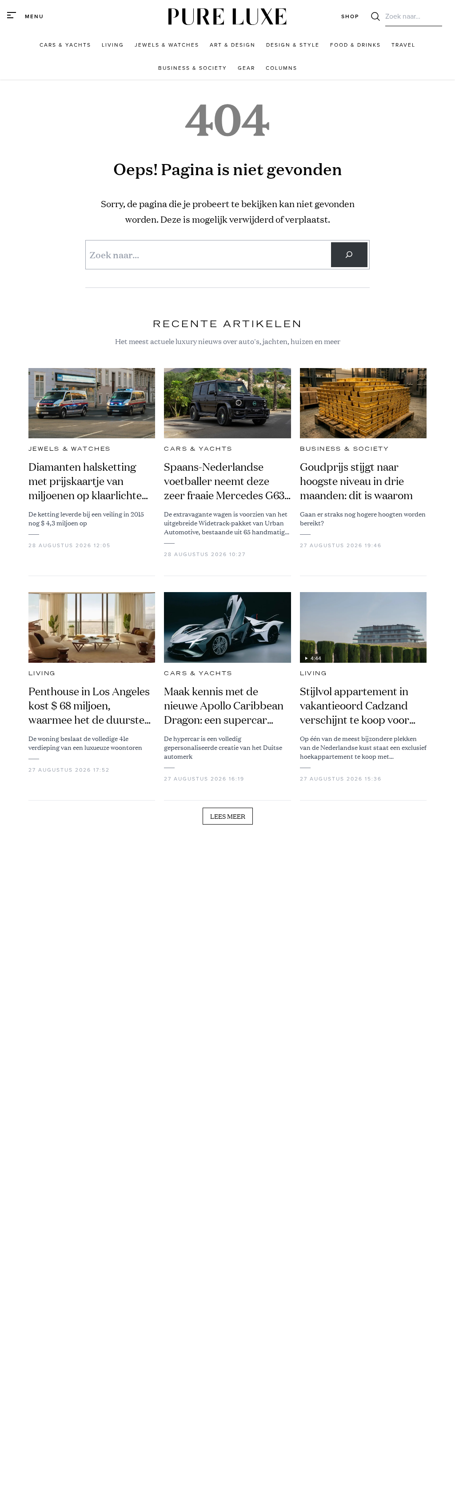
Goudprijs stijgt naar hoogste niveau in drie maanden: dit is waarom (356, 481)
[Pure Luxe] (227, 16)
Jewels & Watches (69, 449)
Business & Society (345, 449)
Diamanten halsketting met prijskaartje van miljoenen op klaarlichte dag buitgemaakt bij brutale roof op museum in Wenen (91, 481)
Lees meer (227, 816)
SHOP (350, 16)
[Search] (349, 254)
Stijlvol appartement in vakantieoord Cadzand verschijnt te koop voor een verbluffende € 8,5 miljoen (354, 705)
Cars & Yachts (198, 449)
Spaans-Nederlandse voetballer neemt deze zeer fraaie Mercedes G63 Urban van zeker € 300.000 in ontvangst (224, 481)
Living (42, 673)
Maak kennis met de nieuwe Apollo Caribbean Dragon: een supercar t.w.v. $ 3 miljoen (223, 705)
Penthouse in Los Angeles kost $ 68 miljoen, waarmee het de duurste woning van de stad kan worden (89, 705)
